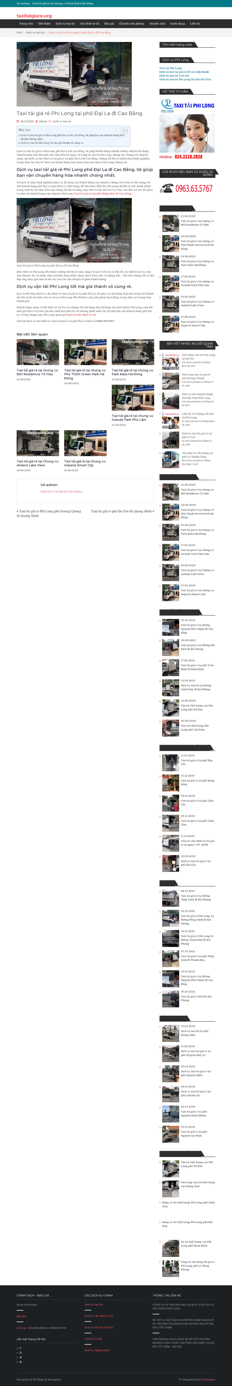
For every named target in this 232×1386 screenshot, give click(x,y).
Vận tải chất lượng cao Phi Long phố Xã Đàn (197, 707)
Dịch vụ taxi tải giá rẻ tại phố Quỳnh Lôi (196, 1093)
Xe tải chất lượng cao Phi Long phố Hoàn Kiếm (196, 1243)
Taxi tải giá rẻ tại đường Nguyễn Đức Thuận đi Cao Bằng (197, 629)
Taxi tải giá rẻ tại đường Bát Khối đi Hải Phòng (198, 647)
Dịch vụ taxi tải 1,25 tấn (99, 1327)
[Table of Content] (125, 130)
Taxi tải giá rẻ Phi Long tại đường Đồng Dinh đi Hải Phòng (197, 919)
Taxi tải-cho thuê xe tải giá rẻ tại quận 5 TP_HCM (197, 842)
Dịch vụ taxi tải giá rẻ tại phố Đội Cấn (196, 863)
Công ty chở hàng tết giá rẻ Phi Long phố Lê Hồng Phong (198, 1265)
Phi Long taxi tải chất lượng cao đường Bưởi (198, 1184)
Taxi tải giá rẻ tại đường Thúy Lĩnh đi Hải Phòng (196, 897)
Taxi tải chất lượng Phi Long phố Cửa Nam (195, 727)
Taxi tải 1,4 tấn (93, 1338)
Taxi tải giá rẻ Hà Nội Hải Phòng (196, 998)
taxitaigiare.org (34, 16)
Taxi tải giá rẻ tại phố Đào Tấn (197, 762)
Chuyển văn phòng (131, 23)
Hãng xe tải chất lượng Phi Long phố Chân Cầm (188, 1204)
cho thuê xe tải (89, 23)
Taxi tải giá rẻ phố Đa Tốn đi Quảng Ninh (121, 511)
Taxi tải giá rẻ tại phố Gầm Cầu (197, 802)
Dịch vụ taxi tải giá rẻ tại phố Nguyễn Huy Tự (196, 1053)
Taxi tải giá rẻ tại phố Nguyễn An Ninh (194, 1133)
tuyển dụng (177, 23)
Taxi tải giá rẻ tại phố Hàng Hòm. (198, 782)
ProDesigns (207, 1379)
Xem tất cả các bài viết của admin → (63, 491)
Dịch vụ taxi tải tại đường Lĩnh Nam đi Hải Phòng (196, 687)
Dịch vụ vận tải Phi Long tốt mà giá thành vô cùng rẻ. (52, 142)
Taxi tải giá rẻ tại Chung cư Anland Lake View (37, 463)
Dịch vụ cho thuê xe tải (99, 1315)
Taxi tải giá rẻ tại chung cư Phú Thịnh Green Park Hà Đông (84, 374)
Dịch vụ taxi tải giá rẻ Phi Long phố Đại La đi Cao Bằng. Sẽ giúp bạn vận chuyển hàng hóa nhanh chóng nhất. (72, 137)
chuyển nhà (157, 23)
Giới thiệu (44, 23)
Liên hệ (195, 23)
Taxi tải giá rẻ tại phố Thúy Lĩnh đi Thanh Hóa (197, 958)
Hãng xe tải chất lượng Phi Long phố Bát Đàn (187, 1224)
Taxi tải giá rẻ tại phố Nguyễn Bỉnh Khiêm (194, 1113)
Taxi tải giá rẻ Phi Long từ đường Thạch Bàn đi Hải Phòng (197, 940)
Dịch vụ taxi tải (65, 23)
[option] (84, 3)
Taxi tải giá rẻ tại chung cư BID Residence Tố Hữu (37, 372)
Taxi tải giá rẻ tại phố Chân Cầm (197, 822)
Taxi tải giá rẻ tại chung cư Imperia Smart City (84, 463)
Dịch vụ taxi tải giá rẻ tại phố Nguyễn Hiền (196, 1073)
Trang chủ (26, 23)
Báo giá (109, 23)
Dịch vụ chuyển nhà (97, 1350)
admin (43, 121)
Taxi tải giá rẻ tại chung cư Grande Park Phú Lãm (64, 3)
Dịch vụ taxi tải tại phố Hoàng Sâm (194, 1033)
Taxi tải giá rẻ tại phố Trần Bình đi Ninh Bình (197, 667)
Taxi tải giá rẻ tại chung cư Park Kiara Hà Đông (132, 372)
